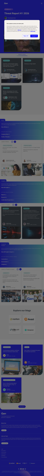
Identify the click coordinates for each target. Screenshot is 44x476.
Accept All (34, 36)
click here (19, 30)
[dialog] (22, 29)
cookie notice (32, 31)
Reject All (26, 36)
